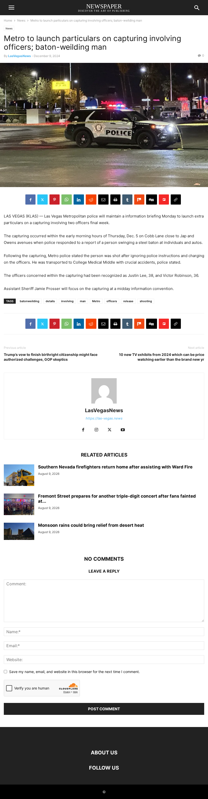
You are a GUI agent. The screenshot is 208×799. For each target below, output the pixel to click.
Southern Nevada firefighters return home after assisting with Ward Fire (115, 466)
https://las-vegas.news (104, 418)
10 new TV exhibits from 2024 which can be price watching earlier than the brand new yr (161, 356)
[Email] (103, 199)
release (128, 301)
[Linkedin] (79, 199)
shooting (146, 301)
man (83, 301)
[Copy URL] (176, 199)
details (50, 301)
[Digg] (151, 199)
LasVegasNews (19, 56)
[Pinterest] (54, 199)
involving (67, 301)
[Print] (115, 199)
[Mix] (139, 199)
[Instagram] (96, 430)
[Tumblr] (127, 199)
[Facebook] (30, 199)
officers (112, 301)
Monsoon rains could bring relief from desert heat (91, 525)
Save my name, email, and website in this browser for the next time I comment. (74, 671)
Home (8, 20)
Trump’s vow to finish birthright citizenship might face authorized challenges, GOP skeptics (50, 356)
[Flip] (164, 199)
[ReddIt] (91, 199)
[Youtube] (123, 430)
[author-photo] (104, 403)
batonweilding (29, 301)
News (21, 20)
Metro (96, 301)
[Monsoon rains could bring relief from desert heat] (19, 531)
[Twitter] (42, 199)
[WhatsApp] (66, 199)
